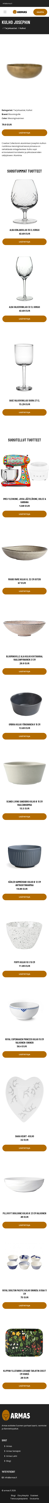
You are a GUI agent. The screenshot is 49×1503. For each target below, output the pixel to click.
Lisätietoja (24, 133)
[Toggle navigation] (5, 12)
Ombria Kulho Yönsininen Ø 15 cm (24, 724)
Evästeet (34, 1495)
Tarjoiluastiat (10, 28)
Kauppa (40, 12)
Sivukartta (34, 1498)
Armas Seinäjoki (13, 1451)
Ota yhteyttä (23, 1495)
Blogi (8, 1461)
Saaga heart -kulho (24, 1136)
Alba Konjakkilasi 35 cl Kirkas (24, 229)
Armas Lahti (11, 1456)
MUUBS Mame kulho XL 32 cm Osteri (24, 579)
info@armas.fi (7, 4)
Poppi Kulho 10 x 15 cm (24, 962)
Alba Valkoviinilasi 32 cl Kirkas (24, 306)
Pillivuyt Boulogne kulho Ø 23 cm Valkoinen (24, 1213)
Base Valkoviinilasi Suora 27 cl (24, 400)
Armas (9, 1446)
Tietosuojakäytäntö (19, 1498)
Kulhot (23, 28)
